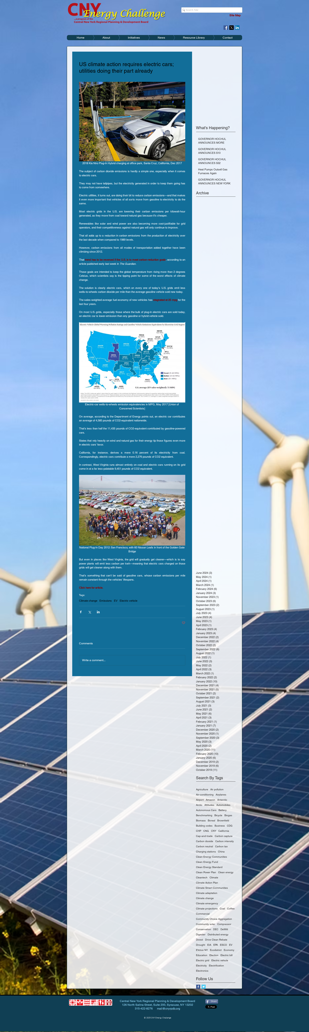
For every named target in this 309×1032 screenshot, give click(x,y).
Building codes (204, 825)
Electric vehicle (128, 600)
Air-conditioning (205, 794)
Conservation (203, 929)
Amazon (210, 799)
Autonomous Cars (206, 810)
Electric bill (226, 955)
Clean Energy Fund (207, 862)
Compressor (224, 924)
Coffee (231, 908)
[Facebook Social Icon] (226, 27)
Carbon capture (223, 836)
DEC (215, 929)
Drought (200, 944)
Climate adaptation (206, 893)
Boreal (211, 820)
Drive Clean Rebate (216, 939)
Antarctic (222, 799)
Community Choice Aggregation (214, 918)
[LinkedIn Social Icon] (237, 27)
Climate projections (207, 908)
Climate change (88, 600)
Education (201, 955)
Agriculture (202, 789)
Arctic (199, 805)
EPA (215, 944)
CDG (229, 825)
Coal (222, 908)
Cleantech (201, 877)
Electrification (216, 965)
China (221, 851)
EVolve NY (202, 950)
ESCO (223, 944)
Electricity (201, 965)
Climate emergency (207, 903)
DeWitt (224, 929)
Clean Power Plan (206, 872)
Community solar (205, 924)
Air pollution (217, 789)
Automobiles (223, 805)
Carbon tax (221, 846)
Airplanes (221, 794)
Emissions (105, 600)
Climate (214, 877)
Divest (199, 939)
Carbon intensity (224, 841)
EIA (209, 944)
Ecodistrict (216, 950)
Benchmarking (204, 815)
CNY (213, 830)
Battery (223, 810)
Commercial (203, 913)
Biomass (201, 820)
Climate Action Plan (207, 882)
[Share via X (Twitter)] (89, 612)
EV (115, 600)
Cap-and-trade (204, 836)
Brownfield (223, 820)
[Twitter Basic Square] (204, 987)
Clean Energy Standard (209, 867)
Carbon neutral (204, 846)
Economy (229, 950)
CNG (206, 830)
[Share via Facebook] (80, 612)
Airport (200, 799)
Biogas (228, 815)
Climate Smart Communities (212, 887)
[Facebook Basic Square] (198, 987)
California (223, 830)
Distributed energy (218, 934)
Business (220, 825)
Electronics (202, 970)
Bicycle (218, 815)
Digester (200, 934)
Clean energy (225, 872)
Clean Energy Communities (211, 856)
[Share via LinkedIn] (98, 612)
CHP (198, 830)
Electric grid (202, 960)
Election (213, 955)
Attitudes (209, 805)
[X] (231, 27)
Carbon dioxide (204, 841)
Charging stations (206, 851)
